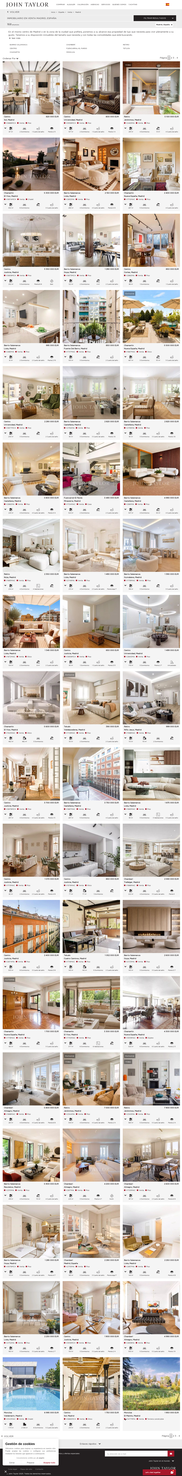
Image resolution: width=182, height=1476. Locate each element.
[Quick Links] (99, 1444)
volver (14, 12)
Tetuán (126, 48)
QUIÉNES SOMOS (119, 4)
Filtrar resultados (155, 18)
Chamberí (70, 45)
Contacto (39, 1469)
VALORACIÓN (82, 4)
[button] (5, 1471)
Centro (13, 48)
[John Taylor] (27, 4)
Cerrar (12, 1463)
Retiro (126, 45)
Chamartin (15, 52)
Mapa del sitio (26, 1469)
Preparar (30, 1463)
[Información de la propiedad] (5, 128)
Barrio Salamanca (18, 45)
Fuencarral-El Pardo (76, 48)
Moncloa (70, 52)
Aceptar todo (49, 1463)
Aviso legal (12, 1469)
